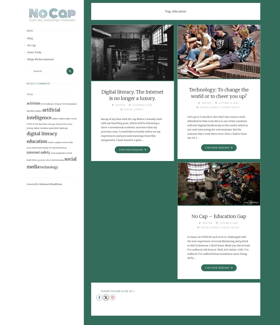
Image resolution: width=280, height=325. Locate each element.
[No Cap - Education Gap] (219, 183)
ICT (50, 148)
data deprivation (41, 124)
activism (33, 103)
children (55, 119)
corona (74, 119)
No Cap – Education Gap (219, 216)
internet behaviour (59, 148)
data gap (51, 124)
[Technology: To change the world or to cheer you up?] (219, 51)
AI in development (69, 104)
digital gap (63, 128)
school (48, 160)
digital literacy (42, 133)
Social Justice (230, 227)
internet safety (38, 152)
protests (41, 160)
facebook (65, 142)
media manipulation (58, 153)
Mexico (35, 160)
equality (58, 142)
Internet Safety (230, 107)
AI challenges (48, 104)
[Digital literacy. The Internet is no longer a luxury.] (132, 52)
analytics (38, 111)
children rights (65, 119)
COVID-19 (30, 124)
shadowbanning (57, 160)
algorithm (30, 111)
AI (42, 104)
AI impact (58, 104)
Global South (36, 148)
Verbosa (43, 184)
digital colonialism (41, 128)
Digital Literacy (133, 109)
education (37, 141)
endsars (51, 142)
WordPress (56, 184)
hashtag (45, 148)
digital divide (54, 128)
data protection (62, 124)
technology (49, 167)
